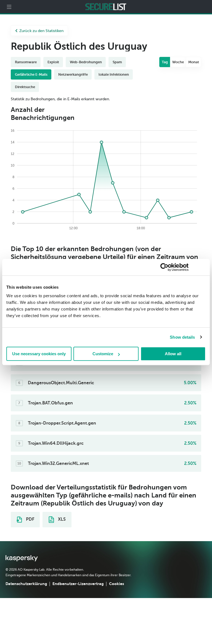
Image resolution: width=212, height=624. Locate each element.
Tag (165, 62)
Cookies (116, 583)
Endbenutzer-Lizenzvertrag (78, 583)
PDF (29, 519)
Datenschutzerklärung (26, 583)
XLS (61, 519)
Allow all (173, 353)
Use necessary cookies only (39, 353)
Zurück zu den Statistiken (41, 31)
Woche (178, 62)
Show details (182, 337)
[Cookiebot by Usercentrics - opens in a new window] (164, 267)
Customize (102, 353)
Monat (193, 62)
